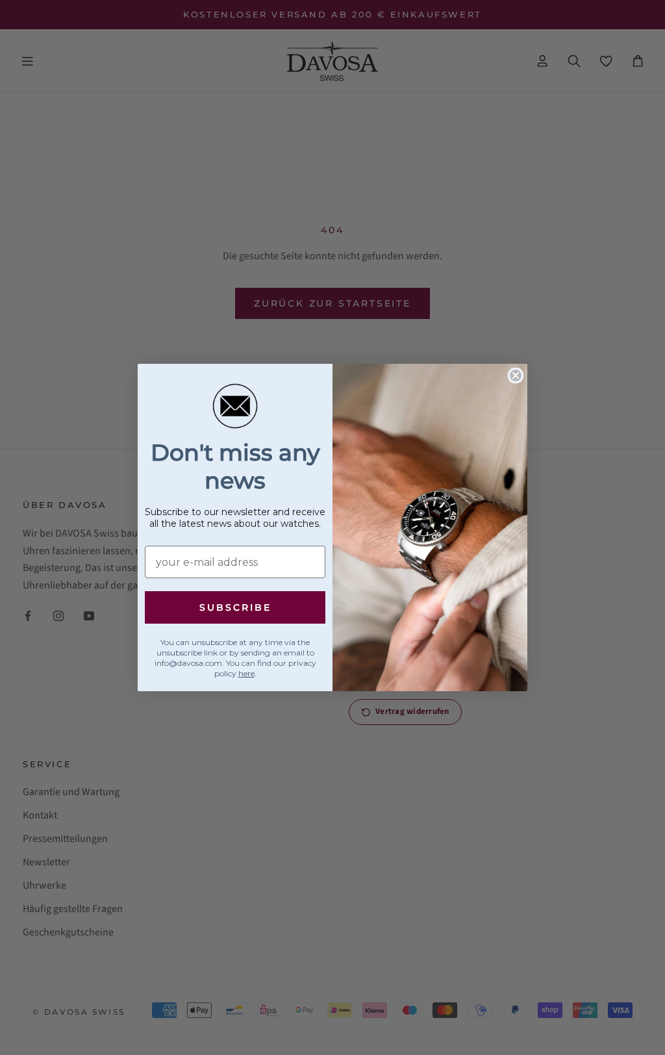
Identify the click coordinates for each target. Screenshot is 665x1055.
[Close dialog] (515, 375)
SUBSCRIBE (235, 607)
